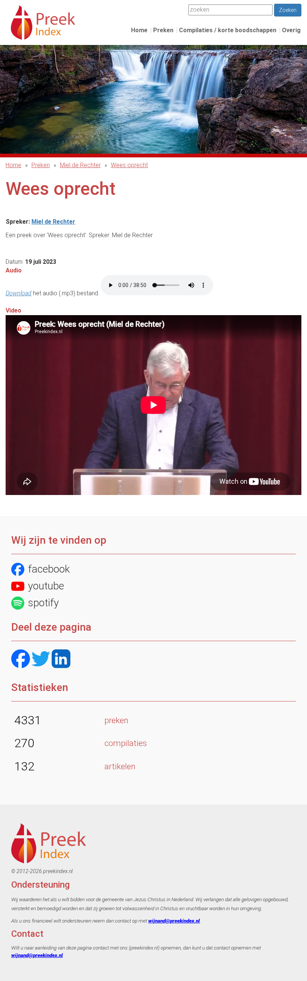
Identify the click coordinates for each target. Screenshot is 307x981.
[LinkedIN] (61, 660)
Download (18, 293)
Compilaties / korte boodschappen (227, 30)
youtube (46, 586)
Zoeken (288, 10)
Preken (163, 30)
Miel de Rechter (80, 165)
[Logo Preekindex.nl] (43, 21)
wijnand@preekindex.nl (174, 921)
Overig (291, 30)
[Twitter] (40, 660)
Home (139, 30)
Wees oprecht (129, 165)
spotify (43, 603)
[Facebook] (20, 660)
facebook (49, 569)
